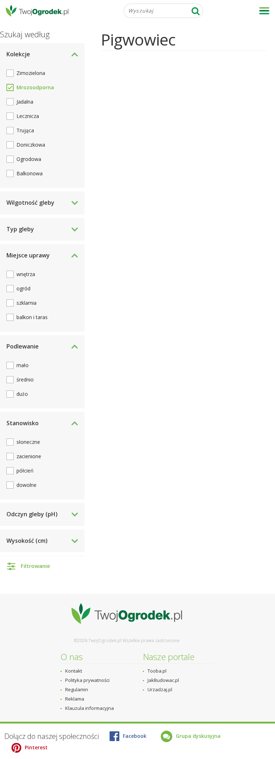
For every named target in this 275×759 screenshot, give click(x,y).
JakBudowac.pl (163, 680)
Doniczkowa (30, 144)
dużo (22, 393)
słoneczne (28, 441)
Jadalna (24, 101)
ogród (23, 288)
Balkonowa (29, 173)
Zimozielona (30, 73)
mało (22, 365)
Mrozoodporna (35, 87)
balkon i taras (32, 317)
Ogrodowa (28, 159)
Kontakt (73, 671)
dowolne (26, 485)
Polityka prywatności (87, 680)
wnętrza (25, 274)
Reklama (74, 699)
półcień (25, 470)
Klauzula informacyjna (89, 708)
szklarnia (26, 302)
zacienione (28, 456)
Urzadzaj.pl (160, 689)
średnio (25, 379)
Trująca (25, 130)
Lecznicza (27, 116)
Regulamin (76, 689)
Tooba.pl (157, 671)
